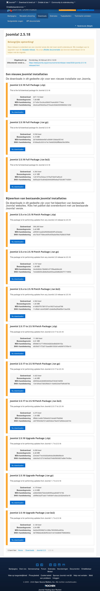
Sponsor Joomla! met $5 (62, 575)
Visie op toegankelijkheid (17, 575)
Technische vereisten (83, 16)
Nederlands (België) (85, 26)
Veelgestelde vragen (15, 21)
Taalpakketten (66, 16)
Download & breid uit (27, 2)
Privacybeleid (34, 575)
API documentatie (33, 21)
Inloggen (56, 578)
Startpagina (11, 16)
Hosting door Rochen (50, 589)
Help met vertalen (80, 575)
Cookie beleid (46, 575)
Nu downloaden (18, 112)
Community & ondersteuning (63, 2)
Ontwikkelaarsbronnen (15, 7)
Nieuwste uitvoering (27, 16)
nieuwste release (28, 49)
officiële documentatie (51, 49)
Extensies (53, 16)
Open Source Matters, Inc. (45, 582)
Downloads (42, 16)
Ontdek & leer (43, 2)
